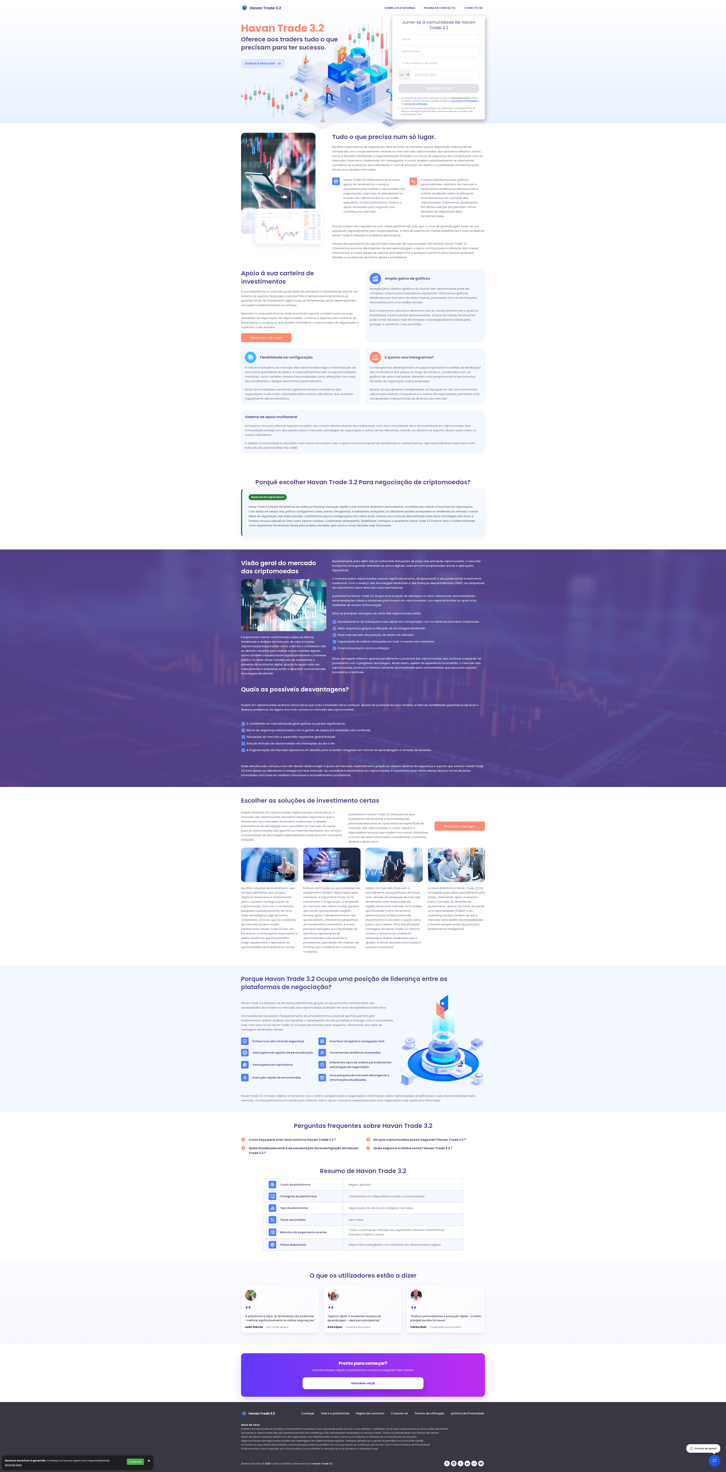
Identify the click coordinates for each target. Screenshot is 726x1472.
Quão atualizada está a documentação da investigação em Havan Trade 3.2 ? (303, 1150)
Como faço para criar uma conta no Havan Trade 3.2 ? (292, 1140)
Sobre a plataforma (400, 8)
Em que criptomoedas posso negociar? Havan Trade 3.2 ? (419, 1140)
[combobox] (404, 75)
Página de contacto (439, 8)
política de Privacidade (464, 100)
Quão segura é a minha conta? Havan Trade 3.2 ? (412, 1148)
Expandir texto (13, 1465)
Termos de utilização (415, 103)
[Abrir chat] (714, 1460)
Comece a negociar (260, 63)
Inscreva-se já (439, 88)
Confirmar (135, 1461)
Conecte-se (473, 8)
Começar (307, 1413)
